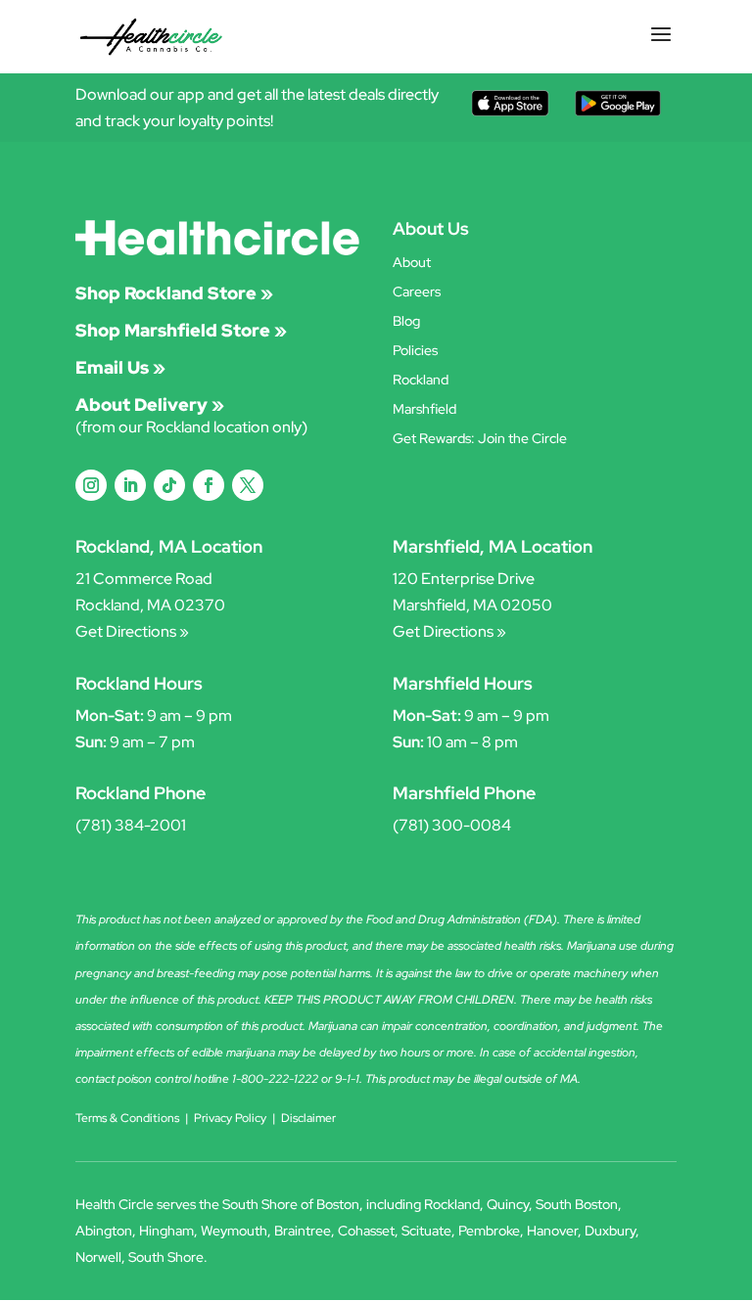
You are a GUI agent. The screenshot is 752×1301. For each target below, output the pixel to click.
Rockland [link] (420, 380)
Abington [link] (103, 1230)
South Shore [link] (166, 1257)
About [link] (412, 263)
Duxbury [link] (610, 1230)
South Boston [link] (577, 1204)
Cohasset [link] (366, 1230)
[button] (661, 47)
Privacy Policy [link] (230, 1118)
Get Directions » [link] (132, 631)
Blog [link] (406, 322)
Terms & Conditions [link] (127, 1118)
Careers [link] (417, 292)
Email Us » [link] (120, 367)
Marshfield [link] (424, 410)
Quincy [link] (508, 1204)
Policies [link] (415, 351)
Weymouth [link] (234, 1230)
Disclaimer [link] (308, 1118)
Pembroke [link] (489, 1230)
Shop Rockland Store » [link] (174, 293)
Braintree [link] (302, 1230)
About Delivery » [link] (149, 404)
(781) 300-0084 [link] (452, 825)
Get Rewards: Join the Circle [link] (480, 439)
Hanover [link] (552, 1230)
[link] (151, 35)
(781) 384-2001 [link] (130, 825)
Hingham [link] (166, 1230)
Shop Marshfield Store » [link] (181, 330)
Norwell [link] (98, 1257)
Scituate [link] (426, 1230)
